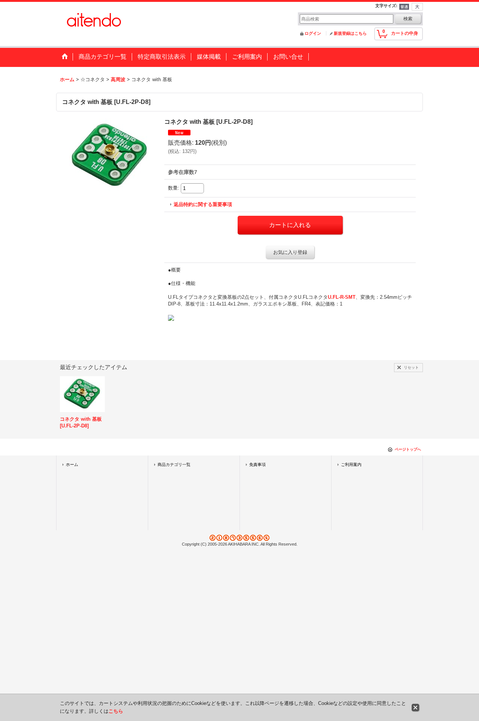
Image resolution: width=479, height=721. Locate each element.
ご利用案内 (351, 464)
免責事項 (257, 464)
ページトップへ (408, 449)
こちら (116, 711)
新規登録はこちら (350, 33)
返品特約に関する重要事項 (203, 204)
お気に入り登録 (290, 252)
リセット (411, 367)
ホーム (72, 464)
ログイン (313, 33)
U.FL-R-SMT (342, 297)
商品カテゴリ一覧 (174, 464)
